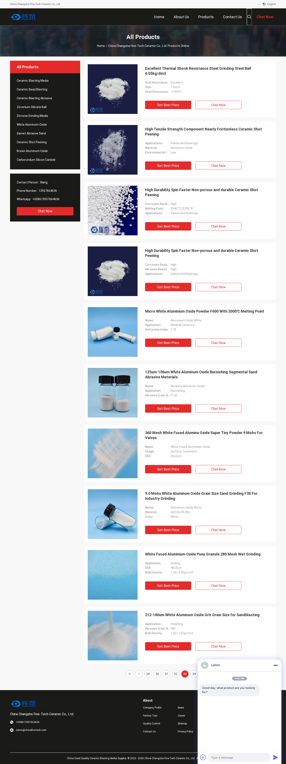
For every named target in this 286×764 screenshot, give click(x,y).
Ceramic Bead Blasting (32, 89)
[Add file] (203, 757)
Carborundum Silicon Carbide (36, 159)
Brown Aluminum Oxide (32, 151)
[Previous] (138, 674)
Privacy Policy (185, 731)
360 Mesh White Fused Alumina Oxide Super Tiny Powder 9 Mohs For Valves (204, 435)
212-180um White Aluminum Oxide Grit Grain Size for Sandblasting (202, 615)
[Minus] (275, 665)
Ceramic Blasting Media (33, 80)
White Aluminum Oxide (32, 124)
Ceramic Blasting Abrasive (34, 98)
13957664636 (48, 190)
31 (166, 674)
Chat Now (45, 211)
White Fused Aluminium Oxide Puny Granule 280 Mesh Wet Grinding (203, 554)
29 (148, 674)
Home (101, 46)
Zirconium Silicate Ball (31, 107)
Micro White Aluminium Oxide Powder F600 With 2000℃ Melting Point (204, 311)
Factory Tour (150, 715)
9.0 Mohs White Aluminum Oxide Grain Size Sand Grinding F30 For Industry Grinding (201, 496)
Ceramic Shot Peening (32, 142)
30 (157, 674)
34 (194, 674)
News (181, 707)
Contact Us (149, 731)
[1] (129, 674)
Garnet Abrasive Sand (31, 133)
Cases (181, 715)
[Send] (275, 757)
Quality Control (151, 723)
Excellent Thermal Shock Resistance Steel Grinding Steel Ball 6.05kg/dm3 (198, 71)
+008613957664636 (45, 199)
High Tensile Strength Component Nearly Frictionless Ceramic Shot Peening (203, 131)
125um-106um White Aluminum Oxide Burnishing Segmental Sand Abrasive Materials (201, 374)
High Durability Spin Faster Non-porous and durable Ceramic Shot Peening (201, 192)
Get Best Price (168, 105)
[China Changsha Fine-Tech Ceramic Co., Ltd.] (23, 16)
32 (175, 674)
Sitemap (182, 723)
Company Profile (152, 707)
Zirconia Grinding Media (32, 115)
